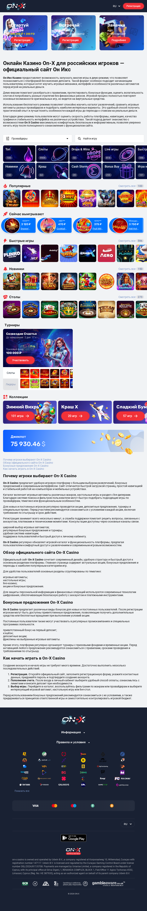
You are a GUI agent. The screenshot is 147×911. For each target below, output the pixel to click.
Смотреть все (130, 185)
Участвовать (20, 360)
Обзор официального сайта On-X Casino (28, 462)
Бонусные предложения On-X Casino (25, 465)
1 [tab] (69, 47)
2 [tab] (73, 47)
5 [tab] (77, 47)
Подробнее (119, 40)
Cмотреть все (130, 240)
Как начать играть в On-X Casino (23, 468)
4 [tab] (76, 47)
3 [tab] (74, 47)
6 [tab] (79, 47)
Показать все (22, 791)
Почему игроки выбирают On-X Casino (27, 459)
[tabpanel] (25, 32)
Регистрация (133, 6)
